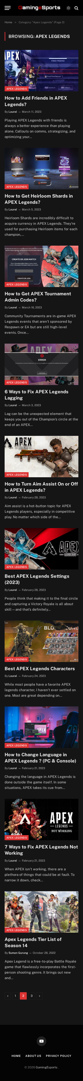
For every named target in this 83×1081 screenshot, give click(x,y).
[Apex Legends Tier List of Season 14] (41, 912)
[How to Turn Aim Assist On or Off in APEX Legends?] (41, 456)
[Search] (76, 8)
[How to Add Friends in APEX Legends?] (41, 70)
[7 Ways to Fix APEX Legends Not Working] (41, 819)
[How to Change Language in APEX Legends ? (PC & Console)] (41, 727)
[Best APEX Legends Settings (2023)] (41, 548)
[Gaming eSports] (40, 8)
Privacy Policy (58, 1056)
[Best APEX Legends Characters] (41, 641)
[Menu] (8, 8)
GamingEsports (47, 1067)
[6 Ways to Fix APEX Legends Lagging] (41, 364)
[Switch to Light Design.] (68, 8)
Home (16, 1056)
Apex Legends (16, 88)
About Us (33, 1056)
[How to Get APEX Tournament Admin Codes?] (41, 266)
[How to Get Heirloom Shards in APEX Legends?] (41, 168)
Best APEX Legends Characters (40, 668)
